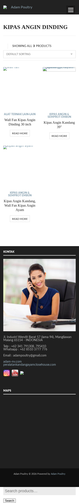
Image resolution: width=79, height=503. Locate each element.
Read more (20, 133)
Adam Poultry (58, 474)
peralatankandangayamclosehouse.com (29, 364)
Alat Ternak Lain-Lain (20, 114)
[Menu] (70, 9)
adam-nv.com (12, 361)
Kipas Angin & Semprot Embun (59, 115)
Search (9, 500)
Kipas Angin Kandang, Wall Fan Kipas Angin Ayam (20, 205)
